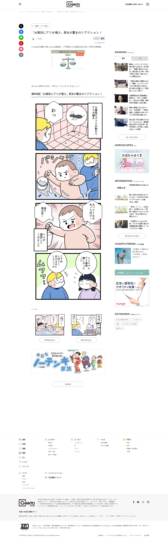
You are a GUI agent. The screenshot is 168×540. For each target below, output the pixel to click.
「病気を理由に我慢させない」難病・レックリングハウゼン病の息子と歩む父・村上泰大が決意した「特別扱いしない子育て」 (138, 86)
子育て (129, 439)
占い (23, 457)
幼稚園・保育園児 (132, 448)
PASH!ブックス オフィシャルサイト (126, 516)
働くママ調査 (52, 454)
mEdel (35, 516)
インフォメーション (55, 473)
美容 (23, 482)
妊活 (128, 442)
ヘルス (102, 439)
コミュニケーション (28, 488)
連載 (23, 448)
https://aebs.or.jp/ (65, 528)
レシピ (24, 462)
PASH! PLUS (41, 516)
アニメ (76, 448)
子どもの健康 (104, 445)
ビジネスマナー (53, 448)
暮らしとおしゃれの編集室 (54, 516)
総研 (23, 439)
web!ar (31, 516)
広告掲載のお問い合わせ (134, 4)
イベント (77, 451)
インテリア (25, 485)
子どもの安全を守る (122, 319)
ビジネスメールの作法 (130, 324)
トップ (21, 11)
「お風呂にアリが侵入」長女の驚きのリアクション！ (71, 11)
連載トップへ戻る (41, 26)
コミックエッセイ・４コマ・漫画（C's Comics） (39, 11)
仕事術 (50, 445)
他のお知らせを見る (132, 236)
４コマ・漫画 (99, 38)
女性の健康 (103, 442)
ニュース (25, 466)
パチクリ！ (101, 516)
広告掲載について (54, 477)
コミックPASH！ (110, 516)
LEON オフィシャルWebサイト (88, 516)
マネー (24, 479)
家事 (23, 476)
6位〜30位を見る (132, 137)
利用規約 (100, 535)
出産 (128, 445)
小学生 (129, 451)
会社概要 (146, 535)
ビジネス (51, 439)
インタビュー (137, 319)
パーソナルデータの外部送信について (116, 535)
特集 (23, 444)
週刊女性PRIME (23, 516)
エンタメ (77, 439)
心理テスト (119, 328)
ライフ (24, 473)
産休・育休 (51, 451)
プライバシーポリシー (135, 535)
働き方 (50, 442)
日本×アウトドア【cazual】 (71, 516)
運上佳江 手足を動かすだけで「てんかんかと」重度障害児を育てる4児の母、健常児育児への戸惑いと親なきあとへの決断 (139, 124)
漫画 (23, 453)
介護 (117, 324)
